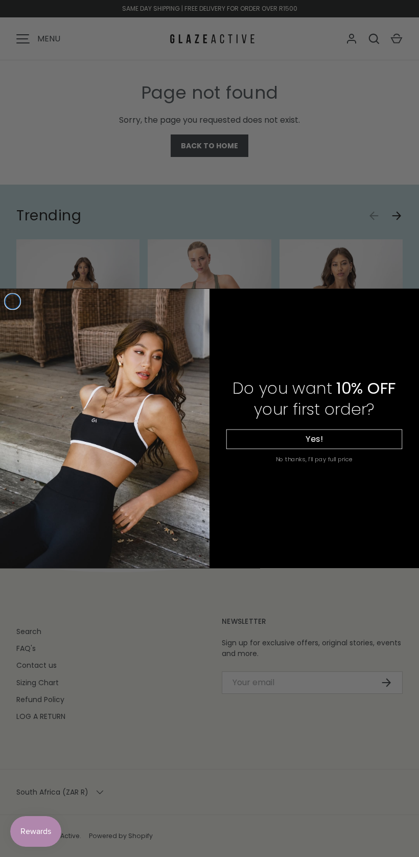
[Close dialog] (12, 301)
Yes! (314, 439)
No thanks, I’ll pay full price (314, 459)
